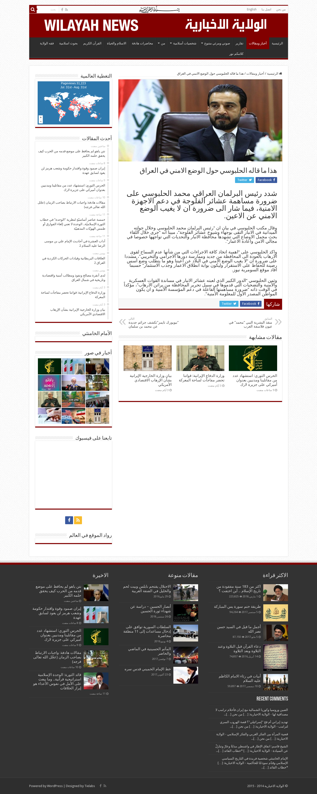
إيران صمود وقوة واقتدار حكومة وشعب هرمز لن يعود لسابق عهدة (56, 613)
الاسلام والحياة (116, 43)
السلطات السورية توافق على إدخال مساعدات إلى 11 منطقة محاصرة (147, 631)
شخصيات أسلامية (184, 43)
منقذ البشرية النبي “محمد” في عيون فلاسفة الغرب (250, 322)
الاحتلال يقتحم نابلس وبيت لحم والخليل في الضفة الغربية (147, 588)
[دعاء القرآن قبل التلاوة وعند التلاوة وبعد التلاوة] (275, 657)
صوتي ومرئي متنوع (217, 43)
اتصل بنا (266, 9)
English (252, 9)
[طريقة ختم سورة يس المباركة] (275, 612)
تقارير (239, 43)
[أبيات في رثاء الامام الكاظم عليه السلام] (275, 682)
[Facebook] (62, 10)
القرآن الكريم (92, 43)
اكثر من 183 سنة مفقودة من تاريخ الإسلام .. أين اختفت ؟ (238, 588)
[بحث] (33, 9)
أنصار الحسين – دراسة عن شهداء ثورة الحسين (150, 608)
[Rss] (66, 10)
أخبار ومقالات (258, 43)
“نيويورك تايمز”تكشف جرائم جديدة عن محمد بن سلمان (154, 322)
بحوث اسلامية (68, 43)
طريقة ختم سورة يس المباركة (237, 606)
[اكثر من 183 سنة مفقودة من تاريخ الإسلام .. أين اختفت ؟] (275, 592)
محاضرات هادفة (142, 43)
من (163, 43)
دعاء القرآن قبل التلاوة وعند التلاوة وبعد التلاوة (239, 648)
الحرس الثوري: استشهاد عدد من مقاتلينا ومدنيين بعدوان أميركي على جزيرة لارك (255, 380)
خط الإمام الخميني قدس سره (148, 669)
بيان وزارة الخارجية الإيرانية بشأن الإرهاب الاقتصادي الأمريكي (151, 380)
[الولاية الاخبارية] (226, 25)
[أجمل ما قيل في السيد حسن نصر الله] (275, 633)
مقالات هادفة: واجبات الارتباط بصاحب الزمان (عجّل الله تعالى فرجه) (57, 657)
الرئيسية (277, 43)
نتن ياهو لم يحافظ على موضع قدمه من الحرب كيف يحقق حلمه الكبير (58, 591)
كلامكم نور (236, 54)
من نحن (281, 9)
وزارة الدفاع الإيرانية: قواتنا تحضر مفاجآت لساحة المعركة (201, 377)
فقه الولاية (47, 43)
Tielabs (89, 786)
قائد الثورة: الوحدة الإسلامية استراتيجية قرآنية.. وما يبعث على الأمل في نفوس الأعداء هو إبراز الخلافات (57, 681)
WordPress (55, 786)
